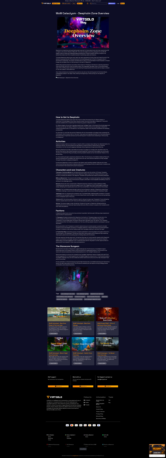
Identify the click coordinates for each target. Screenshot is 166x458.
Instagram (87, 400)
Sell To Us (80, 3)
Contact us (108, 386)
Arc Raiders (51, 435)
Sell (109, 400)
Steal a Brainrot (89, 435)
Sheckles (69, 438)
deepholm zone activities (75, 299)
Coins (49, 440)
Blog (74, 3)
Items (49, 436)
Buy (109, 402)
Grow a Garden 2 (71, 435)
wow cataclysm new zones (67, 293)
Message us (59, 386)
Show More (83, 449)
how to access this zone (93, 296)
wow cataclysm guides (82, 293)
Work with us (84, 386)
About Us (98, 406)
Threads (87, 404)
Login (118, 3)
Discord (112, 3)
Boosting (50, 438)
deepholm (104, 296)
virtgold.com (75, 455)
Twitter (87, 402)
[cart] (87, 3)
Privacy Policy (99, 413)
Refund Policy (99, 416)
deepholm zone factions (97, 293)
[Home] (64, 397)
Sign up (122, 3)
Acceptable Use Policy (100, 401)
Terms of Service (100, 411)
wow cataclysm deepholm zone (92, 299)
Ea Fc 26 (106, 435)
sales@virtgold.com (102, 379)
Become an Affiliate (101, 418)
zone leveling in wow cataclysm (64, 296)
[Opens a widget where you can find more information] (157, 451)
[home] (46, 3)
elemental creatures (62, 299)
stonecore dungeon (80, 296)
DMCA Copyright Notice (100, 404)
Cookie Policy (99, 409)
